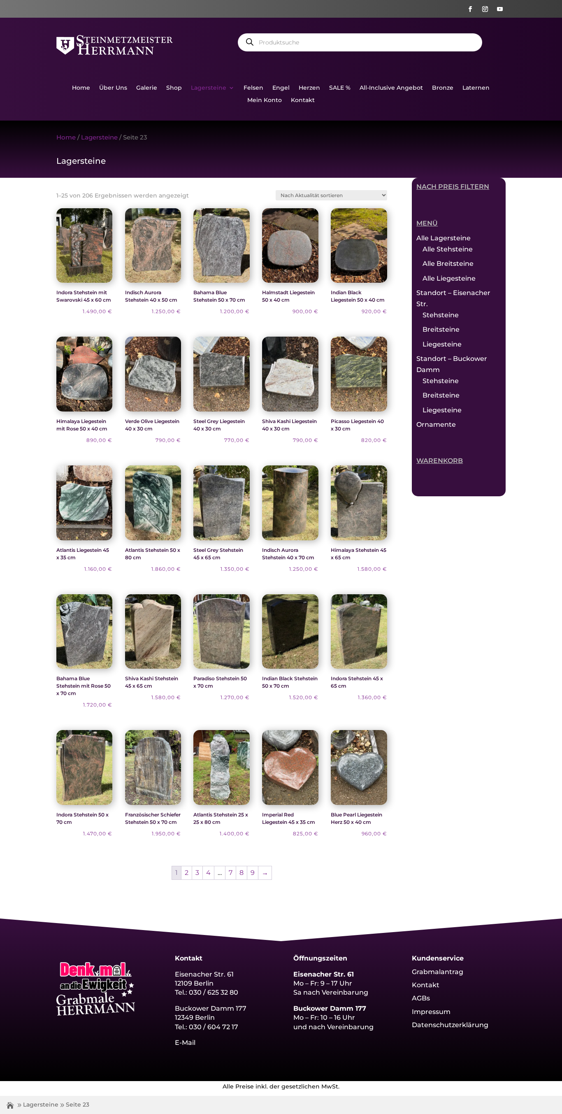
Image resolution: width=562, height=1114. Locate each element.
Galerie (146, 88)
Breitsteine (441, 329)
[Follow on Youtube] (500, 9)
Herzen (309, 88)
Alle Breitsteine (448, 263)
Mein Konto (264, 100)
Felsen (253, 88)
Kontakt (303, 100)
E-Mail (185, 1043)
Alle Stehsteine (448, 249)
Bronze (442, 88)
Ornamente (436, 424)
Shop (174, 88)
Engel (281, 88)
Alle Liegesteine (449, 278)
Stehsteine (441, 315)
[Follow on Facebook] (470, 9)
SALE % (340, 88)
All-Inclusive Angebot (391, 88)
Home (81, 88)
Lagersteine (208, 88)
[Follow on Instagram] (485, 9)
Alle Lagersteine (443, 238)
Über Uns (113, 88)
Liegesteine (442, 344)
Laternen (476, 88)
